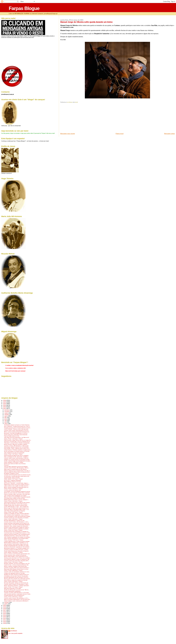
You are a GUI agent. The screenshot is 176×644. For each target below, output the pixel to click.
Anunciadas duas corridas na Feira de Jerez (14, 498)
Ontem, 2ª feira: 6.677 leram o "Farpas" (13, 530)
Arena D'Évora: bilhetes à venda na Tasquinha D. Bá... (17, 559)
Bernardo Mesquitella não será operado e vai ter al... (16, 577)
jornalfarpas (13, 630)
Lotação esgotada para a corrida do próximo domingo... (17, 541)
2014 (4, 615)
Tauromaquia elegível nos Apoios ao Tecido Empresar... (17, 424)
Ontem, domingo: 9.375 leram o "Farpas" (13, 462)
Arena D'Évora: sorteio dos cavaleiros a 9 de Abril (15, 580)
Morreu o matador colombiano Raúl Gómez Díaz (15, 566)
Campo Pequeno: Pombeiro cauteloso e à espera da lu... (17, 449)
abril (5, 422)
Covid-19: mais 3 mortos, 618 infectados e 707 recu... (16, 430)
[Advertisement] (75, 118)
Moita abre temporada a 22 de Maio (12, 588)
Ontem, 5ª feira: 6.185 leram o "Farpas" (13, 501)
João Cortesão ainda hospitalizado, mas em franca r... (16, 515)
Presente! (6, 465)
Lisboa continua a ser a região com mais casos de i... (16, 485)
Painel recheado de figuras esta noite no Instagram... (16, 455)
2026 (4, 400)
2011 (4, 620)
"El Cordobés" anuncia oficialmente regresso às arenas (17, 491)
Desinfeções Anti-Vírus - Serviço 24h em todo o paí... (16, 535)
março (6, 423)
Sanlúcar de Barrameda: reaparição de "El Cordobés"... (17, 546)
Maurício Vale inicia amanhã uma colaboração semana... (17, 578)
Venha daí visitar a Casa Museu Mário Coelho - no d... (17, 509)
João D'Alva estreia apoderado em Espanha (14, 510)
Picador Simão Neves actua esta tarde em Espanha (16, 551)
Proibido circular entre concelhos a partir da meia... (16, 505)
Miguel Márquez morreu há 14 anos (12, 481)
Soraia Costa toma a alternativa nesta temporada (15, 434)
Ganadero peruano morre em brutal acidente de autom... (17, 427)
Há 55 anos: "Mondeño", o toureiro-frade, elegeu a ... (16, 483)
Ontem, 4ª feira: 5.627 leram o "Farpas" (13, 512)
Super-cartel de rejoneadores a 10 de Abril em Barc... (16, 538)
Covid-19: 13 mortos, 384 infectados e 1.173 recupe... (17, 592)
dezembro (7, 410)
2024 (4, 403)
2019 (4, 607)
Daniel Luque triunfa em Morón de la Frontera (15, 463)
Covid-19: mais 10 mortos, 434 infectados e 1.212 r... (16, 521)
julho (5, 417)
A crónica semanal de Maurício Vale (12, 490)
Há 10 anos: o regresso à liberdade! (12, 480)
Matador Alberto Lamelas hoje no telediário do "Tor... (16, 542)
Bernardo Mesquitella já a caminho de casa (14, 520)
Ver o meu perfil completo (15, 633)
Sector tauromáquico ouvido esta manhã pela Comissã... (17, 516)
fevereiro (6, 602)
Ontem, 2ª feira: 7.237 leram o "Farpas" (13, 454)
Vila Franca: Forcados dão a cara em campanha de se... (17, 441)
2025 (4, 402)
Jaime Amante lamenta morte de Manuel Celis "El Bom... (17, 502)
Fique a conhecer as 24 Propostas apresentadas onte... (17, 553)
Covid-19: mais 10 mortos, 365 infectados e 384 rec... (16, 467)
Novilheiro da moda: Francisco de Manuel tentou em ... (17, 574)
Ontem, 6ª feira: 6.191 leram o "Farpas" (13, 488)
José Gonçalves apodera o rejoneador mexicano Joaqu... (17, 594)
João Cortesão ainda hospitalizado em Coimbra (15, 495)
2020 (4, 605)
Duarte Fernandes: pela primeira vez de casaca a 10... (17, 523)
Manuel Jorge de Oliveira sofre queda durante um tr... (16, 508)
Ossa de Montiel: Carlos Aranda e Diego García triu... (16, 544)
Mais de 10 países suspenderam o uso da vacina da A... (17, 599)
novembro (7, 411)
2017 (4, 610)
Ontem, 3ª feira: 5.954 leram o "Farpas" (13, 519)
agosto (6, 416)
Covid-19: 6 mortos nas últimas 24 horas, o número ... (16, 549)
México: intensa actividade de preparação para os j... (16, 487)
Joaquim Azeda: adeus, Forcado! (12, 477)
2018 (4, 608)
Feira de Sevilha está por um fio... (12, 436)
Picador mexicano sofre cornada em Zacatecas (15, 555)
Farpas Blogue (24, 8)
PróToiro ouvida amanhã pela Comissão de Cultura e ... (17, 527)
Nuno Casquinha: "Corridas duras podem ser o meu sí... (17, 426)
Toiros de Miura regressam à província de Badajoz (16, 466)
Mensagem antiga (169, 133)
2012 (4, 618)
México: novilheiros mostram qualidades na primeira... (16, 528)
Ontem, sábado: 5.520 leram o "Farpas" (13, 552)
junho (5, 419)
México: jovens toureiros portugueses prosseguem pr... (17, 431)
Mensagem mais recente (67, 133)
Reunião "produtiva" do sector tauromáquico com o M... (17, 563)
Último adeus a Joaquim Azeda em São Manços (15, 469)
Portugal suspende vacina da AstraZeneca (14, 595)
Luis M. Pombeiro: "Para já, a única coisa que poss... (16, 429)
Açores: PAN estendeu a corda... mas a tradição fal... (16, 506)
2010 (4, 621)
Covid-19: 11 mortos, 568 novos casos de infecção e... (17, 567)
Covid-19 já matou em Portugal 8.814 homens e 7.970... (17, 533)
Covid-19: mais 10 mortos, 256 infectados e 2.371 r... (16, 598)
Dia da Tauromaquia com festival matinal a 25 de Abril (16, 451)
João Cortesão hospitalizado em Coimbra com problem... (17, 537)
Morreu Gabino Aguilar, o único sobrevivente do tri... (16, 556)
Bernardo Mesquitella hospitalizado (12, 591)
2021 (4, 408)
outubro (6, 413)
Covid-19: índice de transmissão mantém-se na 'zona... (17, 571)
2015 (4, 613)
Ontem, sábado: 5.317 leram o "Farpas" (13, 479)
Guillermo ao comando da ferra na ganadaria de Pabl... (17, 459)
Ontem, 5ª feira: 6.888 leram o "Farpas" (13, 570)
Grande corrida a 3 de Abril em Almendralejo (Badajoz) (17, 524)
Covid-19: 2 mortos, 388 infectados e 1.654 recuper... (16, 445)
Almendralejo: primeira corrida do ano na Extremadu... (16, 447)
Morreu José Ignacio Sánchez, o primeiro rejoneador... (17, 585)
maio (5, 420)
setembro (6, 414)
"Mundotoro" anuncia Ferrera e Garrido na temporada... (17, 442)
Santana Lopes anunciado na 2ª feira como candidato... (17, 557)
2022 (4, 406)
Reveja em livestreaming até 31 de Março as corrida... (16, 545)
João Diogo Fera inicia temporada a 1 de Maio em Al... (17, 437)
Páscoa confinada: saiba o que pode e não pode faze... (17, 494)
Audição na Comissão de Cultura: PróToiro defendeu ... (17, 513)
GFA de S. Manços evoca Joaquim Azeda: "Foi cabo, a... (17, 470)
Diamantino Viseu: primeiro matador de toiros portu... (16, 526)
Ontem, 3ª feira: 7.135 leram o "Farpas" (13, 438)
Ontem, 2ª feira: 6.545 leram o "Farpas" (13, 596)
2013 (4, 616)
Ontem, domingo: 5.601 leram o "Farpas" (13, 539)
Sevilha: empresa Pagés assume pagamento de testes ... (17, 460)
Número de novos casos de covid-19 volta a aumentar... (17, 492)
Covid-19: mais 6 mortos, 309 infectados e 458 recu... (16, 458)
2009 (4, 623)
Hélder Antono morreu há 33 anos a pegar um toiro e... (17, 484)
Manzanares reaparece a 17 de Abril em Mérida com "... (17, 548)
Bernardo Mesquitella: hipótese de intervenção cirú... (16, 582)
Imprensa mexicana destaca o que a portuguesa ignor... (17, 534)
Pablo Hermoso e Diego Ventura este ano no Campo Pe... (17, 440)
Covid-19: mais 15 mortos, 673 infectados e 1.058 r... (16, 584)
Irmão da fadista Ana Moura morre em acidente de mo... (17, 472)
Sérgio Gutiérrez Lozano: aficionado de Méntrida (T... (16, 600)
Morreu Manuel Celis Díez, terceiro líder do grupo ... (16, 503)
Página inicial (119, 133)
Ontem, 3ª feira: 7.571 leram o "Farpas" (13, 587)
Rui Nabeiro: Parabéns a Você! (11, 473)
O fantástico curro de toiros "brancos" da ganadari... (16, 576)
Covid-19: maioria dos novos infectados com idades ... (17, 517)
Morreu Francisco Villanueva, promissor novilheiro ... (16, 444)
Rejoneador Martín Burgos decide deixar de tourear (16, 569)
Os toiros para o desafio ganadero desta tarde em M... (17, 476)
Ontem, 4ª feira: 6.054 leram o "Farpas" (13, 581)
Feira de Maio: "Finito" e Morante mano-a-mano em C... (17, 448)
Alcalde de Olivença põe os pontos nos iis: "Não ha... (16, 589)
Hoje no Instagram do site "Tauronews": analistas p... (16, 456)
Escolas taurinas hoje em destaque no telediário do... (16, 531)
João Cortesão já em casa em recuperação (14, 452)
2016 (4, 612)
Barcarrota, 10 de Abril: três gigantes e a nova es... (16, 433)
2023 (4, 405)
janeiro (6, 603)
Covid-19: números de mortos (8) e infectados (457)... (16, 560)
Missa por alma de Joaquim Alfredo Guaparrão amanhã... (17, 497)
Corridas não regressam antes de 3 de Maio (14, 573)
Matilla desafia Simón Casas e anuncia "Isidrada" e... (16, 499)
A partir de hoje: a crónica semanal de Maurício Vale (16, 564)
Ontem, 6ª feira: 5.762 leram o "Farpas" (13, 562)
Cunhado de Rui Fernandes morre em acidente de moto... (17, 474)
